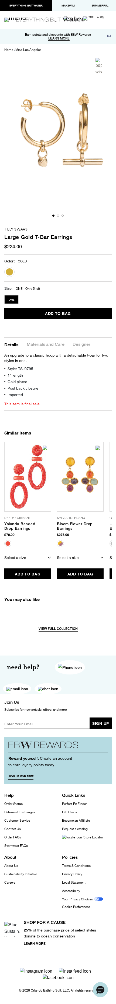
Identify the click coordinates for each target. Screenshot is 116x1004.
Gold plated (17, 381)
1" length (15, 375)
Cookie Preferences (76, 907)
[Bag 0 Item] (93, 18)
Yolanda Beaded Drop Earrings (19, 526)
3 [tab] (63, 216)
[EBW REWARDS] (58, 746)
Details (11, 344)
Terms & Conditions (76, 866)
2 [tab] (58, 216)
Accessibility (71, 891)
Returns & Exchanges (19, 812)
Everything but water (26, 5)
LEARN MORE (59, 38)
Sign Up (100, 723)
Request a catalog (75, 829)
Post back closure (23, 388)
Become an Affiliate (76, 820)
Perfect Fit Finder (74, 804)
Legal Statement (74, 882)
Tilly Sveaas (16, 229)
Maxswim (68, 5)
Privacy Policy (72, 874)
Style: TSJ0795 (20, 368)
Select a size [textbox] (15, 557)
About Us (11, 866)
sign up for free (20, 776)
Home (8, 49)
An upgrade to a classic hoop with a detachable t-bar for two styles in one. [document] (56, 358)
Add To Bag (58, 313)
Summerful (99, 5)
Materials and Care (45, 344)
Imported (15, 394)
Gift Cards (69, 812)
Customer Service (17, 820)
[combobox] (27, 557)
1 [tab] (53, 216)
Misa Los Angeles (28, 49)
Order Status (13, 804)
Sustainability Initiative (20, 874)
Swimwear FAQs (16, 846)
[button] (100, 989)
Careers (9, 882)
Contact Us (12, 829)
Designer (81, 344)
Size (8, 288)
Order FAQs (12, 837)
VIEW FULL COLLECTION (58, 629)
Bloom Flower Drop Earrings (75, 526)
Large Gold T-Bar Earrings (38, 237)
